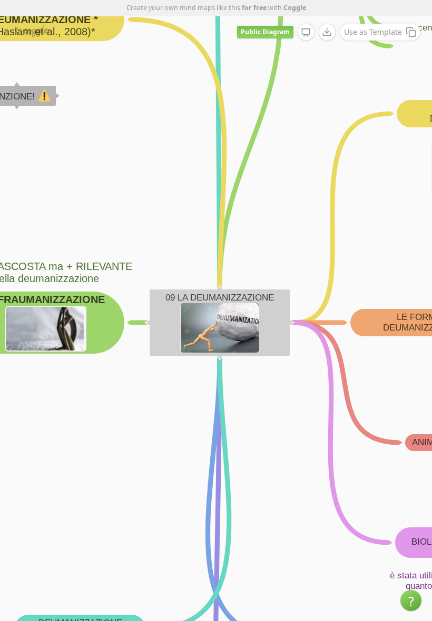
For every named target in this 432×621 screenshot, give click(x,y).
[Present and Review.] (306, 32)
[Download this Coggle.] (327, 32)
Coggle (294, 7)
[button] (410, 600)
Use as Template (373, 32)
